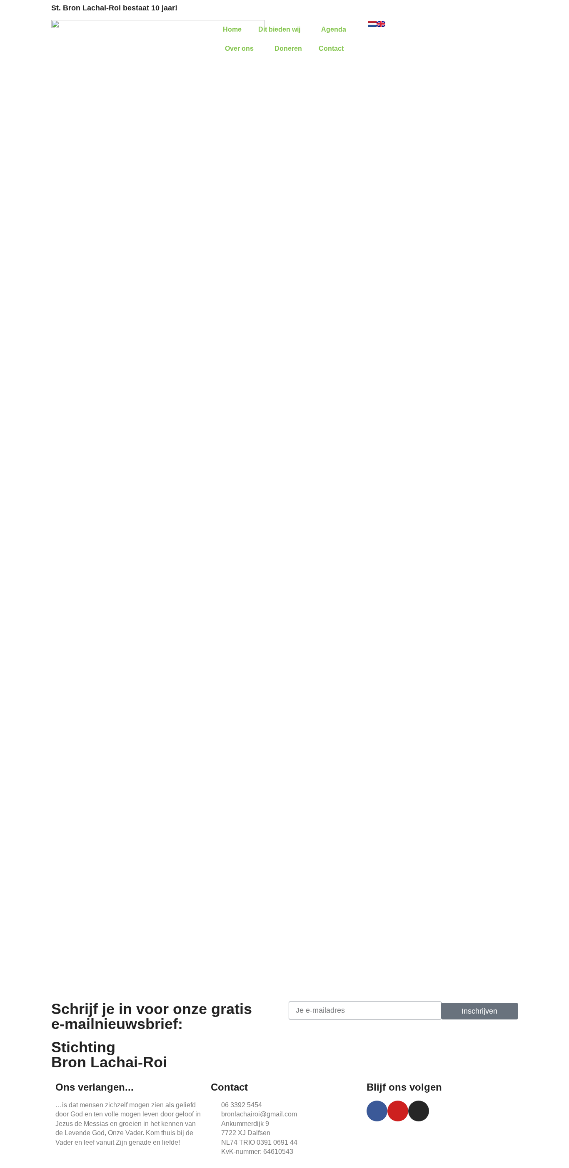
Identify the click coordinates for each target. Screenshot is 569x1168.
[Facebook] (377, 1111)
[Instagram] (418, 1111)
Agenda (333, 29)
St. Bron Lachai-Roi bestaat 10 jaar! (114, 8)
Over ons (239, 48)
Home (232, 29)
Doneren (288, 48)
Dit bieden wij (279, 29)
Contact (331, 48)
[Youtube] (397, 1111)
